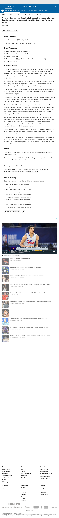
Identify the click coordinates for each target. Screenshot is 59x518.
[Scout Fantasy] (53, 505)
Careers (23, 469)
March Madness (6, 477)
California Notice (44, 476)
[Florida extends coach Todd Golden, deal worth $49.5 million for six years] (5, 303)
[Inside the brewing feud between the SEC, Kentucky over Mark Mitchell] (5, 286)
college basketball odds (11, 154)
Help (3, 485)
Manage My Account (45, 485)
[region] (29, 237)
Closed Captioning (45, 474)
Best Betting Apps (7, 473)
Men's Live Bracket (22, 14)
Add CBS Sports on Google (10, 30)
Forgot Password (44, 492)
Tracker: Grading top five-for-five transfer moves (23, 309)
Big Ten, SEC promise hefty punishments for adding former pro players (30, 334)
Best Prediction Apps (7, 475)
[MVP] (46, 504)
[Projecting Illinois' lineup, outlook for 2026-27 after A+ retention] (5, 294)
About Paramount (26, 471)
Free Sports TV (6, 471)
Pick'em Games (6, 467)
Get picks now (33, 171)
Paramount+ (24, 473)
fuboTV (18, 59)
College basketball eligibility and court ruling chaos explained (27, 274)
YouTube (23, 485)
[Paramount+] (28, 504)
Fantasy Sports (6, 469)
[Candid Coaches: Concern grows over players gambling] (5, 269)
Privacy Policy (44, 469)
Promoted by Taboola (51, 217)
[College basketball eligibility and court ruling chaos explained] (5, 277)
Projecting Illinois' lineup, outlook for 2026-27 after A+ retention (28, 291)
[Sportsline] (18, 504)
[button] (3, 6)
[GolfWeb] (29, 508)
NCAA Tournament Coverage (9, 14)
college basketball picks (14, 169)
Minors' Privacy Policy (46, 471)
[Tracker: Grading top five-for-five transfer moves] (5, 311)
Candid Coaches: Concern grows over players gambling (25, 266)
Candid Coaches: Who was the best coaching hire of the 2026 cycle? (29, 317)
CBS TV (23, 475)
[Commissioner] (37, 504)
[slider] (29, 248)
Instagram (23, 489)
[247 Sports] (7, 504)
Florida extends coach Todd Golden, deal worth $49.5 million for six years (30, 300)
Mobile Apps (5, 479)
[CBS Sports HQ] (26, 501)
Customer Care (6, 487)
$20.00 (15, 61)
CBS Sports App (14, 56)
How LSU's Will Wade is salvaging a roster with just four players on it (29, 326)
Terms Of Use (44, 467)
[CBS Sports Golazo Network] (42, 501)
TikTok (22, 487)
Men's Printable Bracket (35, 14)
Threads (23, 496)
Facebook (23, 492)
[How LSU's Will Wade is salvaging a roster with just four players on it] (5, 329)
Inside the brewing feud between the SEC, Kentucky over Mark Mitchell (30, 283)
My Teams (43, 489)
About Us (23, 467)
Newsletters (43, 487)
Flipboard (23, 498)
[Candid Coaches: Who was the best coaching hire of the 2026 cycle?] (5, 320)
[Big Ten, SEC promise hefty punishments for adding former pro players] (5, 337)
